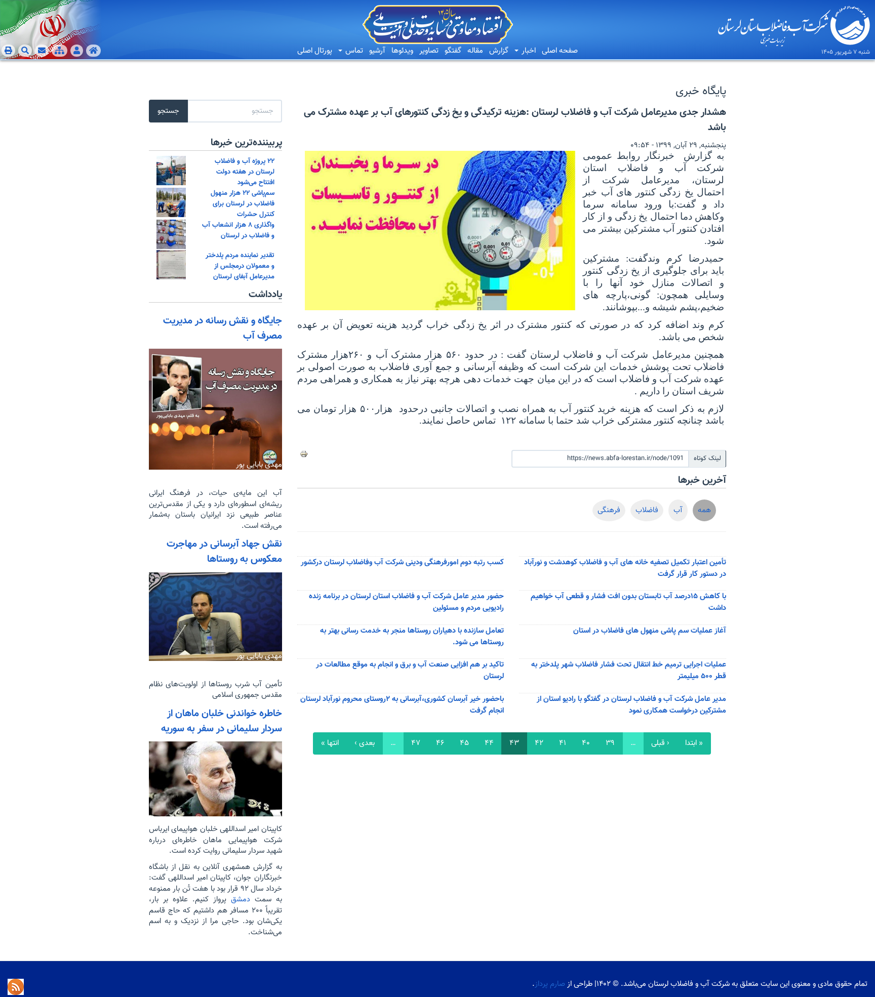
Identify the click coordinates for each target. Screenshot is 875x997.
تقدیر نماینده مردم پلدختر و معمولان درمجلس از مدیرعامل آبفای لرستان (240, 266)
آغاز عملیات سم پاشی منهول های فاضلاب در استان (649, 631)
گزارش (498, 51)
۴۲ (539, 743)
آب (678, 510)
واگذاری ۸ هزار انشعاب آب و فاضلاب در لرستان (238, 230)
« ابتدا (694, 743)
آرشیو (377, 51)
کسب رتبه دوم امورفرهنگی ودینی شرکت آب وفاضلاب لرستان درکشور (402, 562)
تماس (353, 51)
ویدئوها (402, 51)
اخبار (528, 51)
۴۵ (464, 743)
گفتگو (453, 51)
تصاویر (429, 51)
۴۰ (586, 743)
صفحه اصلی (560, 51)
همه (704, 510)
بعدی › (364, 743)
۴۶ (440, 743)
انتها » (330, 743)
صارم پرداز (550, 984)
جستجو (168, 111)
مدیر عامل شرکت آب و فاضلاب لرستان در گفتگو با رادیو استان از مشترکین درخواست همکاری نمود (631, 705)
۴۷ (415, 743)
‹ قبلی (660, 743)
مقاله (475, 51)
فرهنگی (609, 510)
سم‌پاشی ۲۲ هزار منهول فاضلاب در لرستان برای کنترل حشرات (242, 204)
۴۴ (489, 743)
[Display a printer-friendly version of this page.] (304, 454)
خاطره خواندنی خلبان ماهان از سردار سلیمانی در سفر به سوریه (221, 721)
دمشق (238, 899)
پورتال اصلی (314, 51)
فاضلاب (646, 510)
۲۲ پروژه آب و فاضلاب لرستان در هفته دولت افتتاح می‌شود (244, 172)
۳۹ (610, 743)
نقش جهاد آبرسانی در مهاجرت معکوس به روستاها (224, 551)
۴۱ (562, 743)
